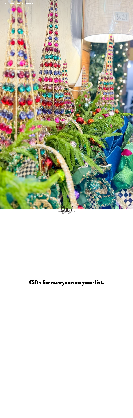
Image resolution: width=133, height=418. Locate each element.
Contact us (29, 3)
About (12, 3)
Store (5, 3)
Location (20, 3)
